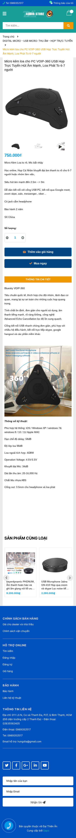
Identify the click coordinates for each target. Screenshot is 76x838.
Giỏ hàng (8, 671)
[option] (15, 147)
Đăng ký (7, 664)
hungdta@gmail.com (29, 741)
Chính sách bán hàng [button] (20, 618)
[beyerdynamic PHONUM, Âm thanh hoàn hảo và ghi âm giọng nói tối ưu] (21, 563)
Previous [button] (6, 578)
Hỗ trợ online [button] (15, 645)
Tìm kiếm (8, 650)
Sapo (46, 830)
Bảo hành (8, 691)
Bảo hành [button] (11, 685)
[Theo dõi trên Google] (26, 765)
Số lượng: (10, 228)
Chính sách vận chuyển (16, 630)
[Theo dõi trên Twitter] (7, 765)
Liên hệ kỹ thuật (12, 697)
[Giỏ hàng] (69, 15)
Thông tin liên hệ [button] (17, 709)
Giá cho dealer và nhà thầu (18, 624)
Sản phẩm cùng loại (25, 538)
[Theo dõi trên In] (35, 765)
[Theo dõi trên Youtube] (45, 765)
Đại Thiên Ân (50, 826)
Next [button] (70, 578)
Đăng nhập (9, 657)
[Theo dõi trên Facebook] (16, 765)
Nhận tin (37, 802)
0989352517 (16, 3)
